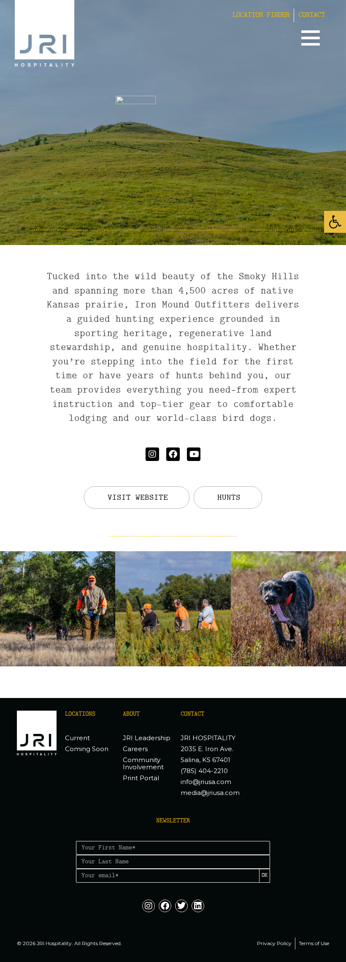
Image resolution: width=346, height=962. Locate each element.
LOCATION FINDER (260, 15)
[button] (335, 222)
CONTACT (311, 15)
